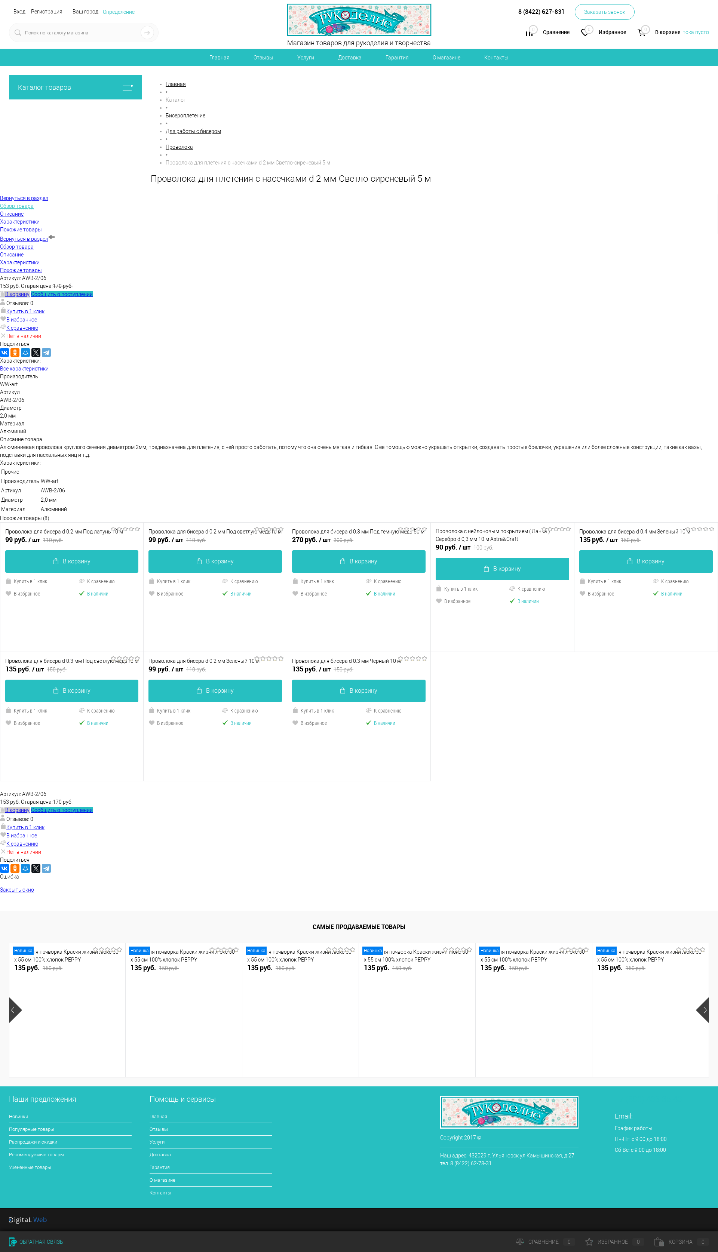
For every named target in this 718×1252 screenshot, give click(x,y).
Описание (12, 255)
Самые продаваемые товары (359, 927)
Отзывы (263, 58)
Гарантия (397, 58)
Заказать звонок (604, 12)
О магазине (446, 58)
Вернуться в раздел (24, 239)
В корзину (76, 561)
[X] (35, 352)
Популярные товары (31, 1129)
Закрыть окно (17, 890)
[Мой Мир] (25, 352)
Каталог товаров (44, 87)
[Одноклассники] (14, 352)
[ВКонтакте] (4, 352)
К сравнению (22, 328)
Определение (119, 12)
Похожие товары (21, 270)
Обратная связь (40, 1242)
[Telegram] (46, 352)
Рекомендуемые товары (36, 1154)
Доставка (350, 58)
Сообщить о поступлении (62, 294)
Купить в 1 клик (25, 311)
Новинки (18, 1116)
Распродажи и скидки (33, 1142)
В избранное (21, 320)
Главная (219, 58)
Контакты (496, 58)
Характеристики (20, 262)
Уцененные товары (30, 1167)
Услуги (305, 58)
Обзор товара (17, 247)
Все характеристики (24, 369)
